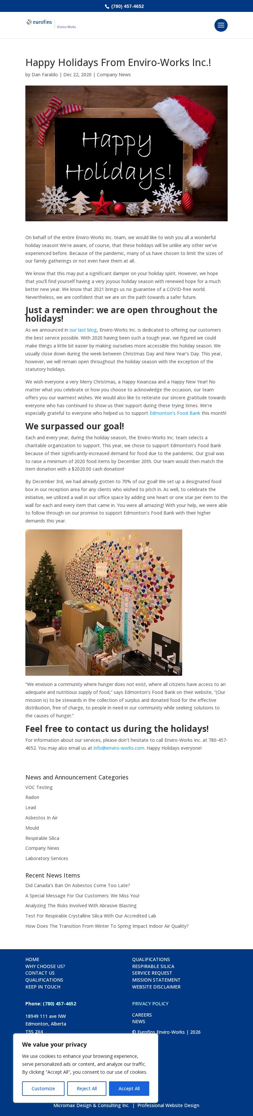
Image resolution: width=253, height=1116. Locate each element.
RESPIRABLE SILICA (153, 966)
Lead (30, 807)
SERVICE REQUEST (152, 973)
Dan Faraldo (45, 74)
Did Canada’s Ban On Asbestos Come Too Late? (77, 885)
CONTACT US (40, 973)
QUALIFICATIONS (44, 980)
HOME (32, 959)
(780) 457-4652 (127, 6)
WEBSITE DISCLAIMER (156, 987)
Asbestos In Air (41, 817)
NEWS (138, 1021)
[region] (85, 1068)
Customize (43, 1088)
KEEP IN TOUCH (42, 987)
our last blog (83, 330)
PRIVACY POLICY (150, 1003)
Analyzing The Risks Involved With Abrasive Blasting (81, 905)
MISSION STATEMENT (156, 980)
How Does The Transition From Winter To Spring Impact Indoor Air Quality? (107, 926)
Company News (114, 74)
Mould (32, 828)
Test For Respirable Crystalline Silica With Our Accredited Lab (90, 916)
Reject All (87, 1088)
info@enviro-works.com (119, 748)
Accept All (129, 1088)
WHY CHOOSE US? (45, 966)
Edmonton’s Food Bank (175, 413)
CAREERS (142, 1015)
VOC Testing (39, 787)
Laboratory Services (46, 858)
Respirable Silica (42, 838)
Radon (32, 797)
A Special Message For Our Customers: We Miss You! (82, 895)
